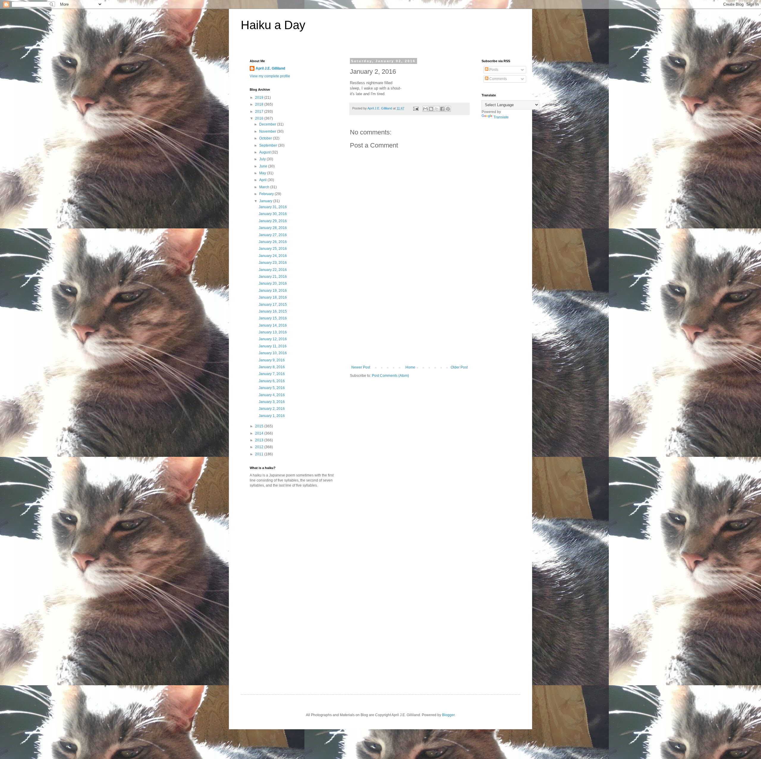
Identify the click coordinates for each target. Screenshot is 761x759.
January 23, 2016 (273, 263)
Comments (497, 79)
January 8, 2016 (272, 367)
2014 (259, 433)
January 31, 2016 (273, 207)
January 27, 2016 (273, 235)
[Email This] (425, 109)
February (267, 194)
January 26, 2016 (273, 242)
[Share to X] (437, 109)
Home (410, 367)
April (263, 180)
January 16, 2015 (273, 311)
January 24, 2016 (273, 256)
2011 (259, 454)
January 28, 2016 (273, 228)
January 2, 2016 (272, 409)
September (268, 145)
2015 (259, 426)
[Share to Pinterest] (448, 109)
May (263, 173)
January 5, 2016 (272, 388)
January (266, 201)
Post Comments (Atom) (390, 376)
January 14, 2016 (273, 325)
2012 (259, 447)
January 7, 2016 (272, 374)
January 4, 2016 (272, 395)
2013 (259, 440)
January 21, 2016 (273, 277)
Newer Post (360, 367)
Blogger (448, 715)
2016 (259, 118)
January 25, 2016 (273, 249)
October (266, 138)
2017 (259, 111)
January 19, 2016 (273, 290)
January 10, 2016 (273, 353)
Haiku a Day (273, 25)
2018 (259, 104)
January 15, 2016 (273, 318)
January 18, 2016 (273, 297)
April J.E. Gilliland (270, 68)
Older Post (459, 367)
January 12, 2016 (273, 339)
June (263, 166)
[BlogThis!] (431, 109)
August (265, 152)
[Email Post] (415, 108)
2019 (259, 97)
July (263, 159)
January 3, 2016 (272, 402)
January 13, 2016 (273, 332)
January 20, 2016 (273, 283)
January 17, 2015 (273, 304)
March (264, 187)
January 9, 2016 (272, 360)
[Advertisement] (409, 320)
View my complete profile (270, 76)
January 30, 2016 (273, 214)
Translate (501, 117)
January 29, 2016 (273, 221)
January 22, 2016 (273, 270)
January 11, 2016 (273, 346)
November (268, 131)
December (268, 124)
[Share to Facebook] (442, 109)
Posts (493, 70)
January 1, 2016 (272, 416)
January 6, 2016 (272, 381)
